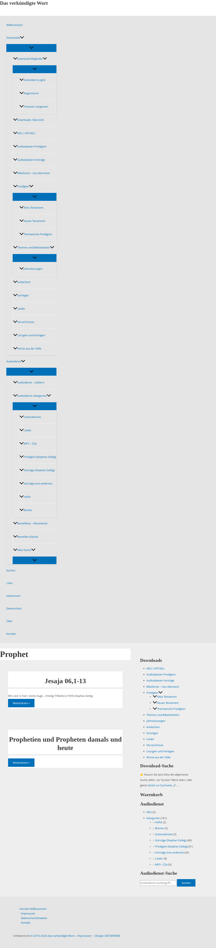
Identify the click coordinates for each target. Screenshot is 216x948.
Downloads (13, 37)
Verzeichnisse (25, 322)
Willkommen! (14, 25)
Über (9, 621)
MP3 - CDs (161, 864)
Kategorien (153, 818)
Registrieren (31, 93)
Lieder (21, 308)
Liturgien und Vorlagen (31, 335)
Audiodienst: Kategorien (32, 396)
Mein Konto (24, 550)
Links (9, 583)
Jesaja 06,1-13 (65, 681)
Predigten (23, 186)
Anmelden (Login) (34, 80)
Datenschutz (14, 608)
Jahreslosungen (33, 268)
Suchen (10, 570)
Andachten (24, 282)
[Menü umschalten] (31, 48)
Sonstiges (23, 295)
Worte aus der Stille (29, 348)
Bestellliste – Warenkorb (32, 523)
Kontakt (11, 634)
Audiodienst (13, 361)
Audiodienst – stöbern (30, 382)
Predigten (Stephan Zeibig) (40, 457)
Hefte (27, 497)
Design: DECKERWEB (107, 936)
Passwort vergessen (36, 106)
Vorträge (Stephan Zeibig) (39, 470)
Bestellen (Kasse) (27, 536)
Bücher (28, 510)
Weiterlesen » (21, 703)
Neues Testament (34, 221)
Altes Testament (33, 207)
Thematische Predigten (38, 234)
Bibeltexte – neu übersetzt (33, 173)
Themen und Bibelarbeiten (33, 247)
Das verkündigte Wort (24, 3)
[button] (22, 37)
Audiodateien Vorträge (31, 160)
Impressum (13, 596)
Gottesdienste (32, 417)
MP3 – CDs (30, 443)
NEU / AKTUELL (26, 133)
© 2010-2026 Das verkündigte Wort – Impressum (61, 936)
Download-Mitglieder (30, 58)
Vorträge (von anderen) (38, 483)
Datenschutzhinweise (34, 918)
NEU (149, 812)
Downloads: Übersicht (30, 120)
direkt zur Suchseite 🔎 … (163, 785)
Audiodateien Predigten (31, 146)
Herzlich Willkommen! (33, 909)
